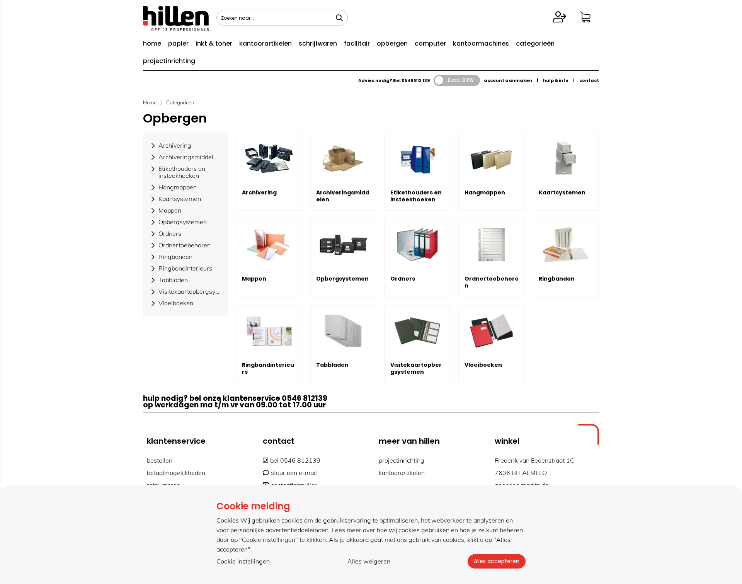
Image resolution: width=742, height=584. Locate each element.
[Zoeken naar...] (339, 18)
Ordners (402, 279)
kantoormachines (481, 43)
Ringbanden (557, 279)
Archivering (259, 192)
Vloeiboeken (483, 365)
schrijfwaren (318, 43)
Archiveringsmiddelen (342, 196)
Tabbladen (332, 365)
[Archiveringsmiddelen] (343, 158)
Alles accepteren (496, 561)
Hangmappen (485, 192)
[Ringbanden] (565, 245)
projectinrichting (169, 60)
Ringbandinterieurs (268, 368)
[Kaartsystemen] (565, 158)
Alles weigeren (368, 561)
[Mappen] (269, 245)
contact (589, 80)
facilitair (357, 43)
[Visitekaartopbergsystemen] (417, 331)
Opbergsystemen (342, 279)
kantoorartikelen (265, 43)
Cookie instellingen (243, 561)
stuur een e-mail (294, 473)
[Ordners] (417, 245)
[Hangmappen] (491, 158)
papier (178, 43)
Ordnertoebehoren (492, 282)
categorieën (535, 43)
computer (430, 43)
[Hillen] (176, 28)
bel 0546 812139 (295, 460)
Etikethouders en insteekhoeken (416, 196)
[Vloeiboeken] (491, 331)
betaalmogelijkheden (176, 473)
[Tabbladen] (343, 331)
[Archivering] (269, 158)
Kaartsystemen (562, 192)
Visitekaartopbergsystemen (416, 368)
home (152, 43)
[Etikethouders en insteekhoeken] (417, 158)
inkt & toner (214, 43)
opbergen (392, 43)
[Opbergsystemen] (343, 245)
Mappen (254, 279)
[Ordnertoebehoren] (491, 245)
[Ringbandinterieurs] (269, 331)
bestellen (159, 460)
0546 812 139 (416, 80)
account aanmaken (508, 80)
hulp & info (555, 80)
